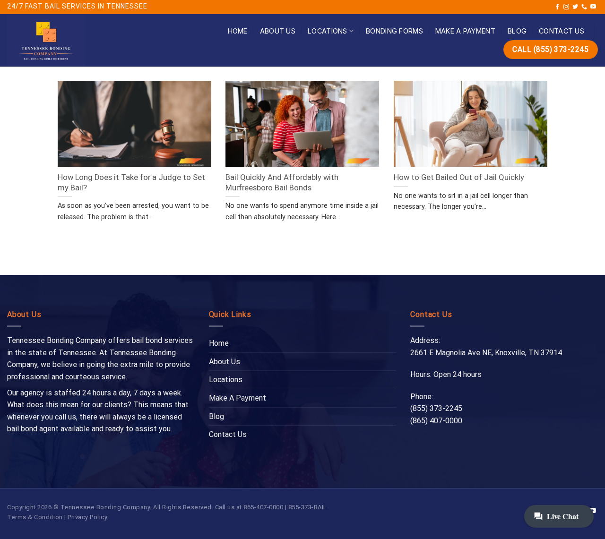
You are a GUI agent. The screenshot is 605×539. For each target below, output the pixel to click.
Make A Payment (465, 31)
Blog (517, 31)
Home (238, 31)
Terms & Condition (35, 517)
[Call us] (584, 7)
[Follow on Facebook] (557, 7)
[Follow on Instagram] (566, 7)
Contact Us (561, 31)
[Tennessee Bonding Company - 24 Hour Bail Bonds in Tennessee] (73, 40)
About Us (277, 31)
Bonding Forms (394, 31)
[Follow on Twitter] (575, 7)
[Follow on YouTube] (593, 7)
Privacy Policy (87, 517)
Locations (327, 31)
